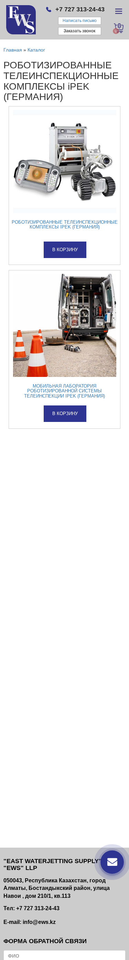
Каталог (36, 50)
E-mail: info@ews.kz (29, 922)
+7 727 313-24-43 (80, 9)
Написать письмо (80, 20)
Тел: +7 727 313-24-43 (31, 908)
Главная (12, 50)
